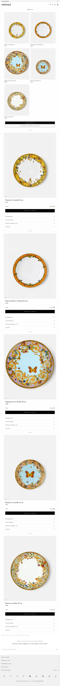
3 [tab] (9, 196)
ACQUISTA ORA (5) (30, 122)
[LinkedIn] (36, 676)
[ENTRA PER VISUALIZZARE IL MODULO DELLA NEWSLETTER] (57, 649)
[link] (6, 635)
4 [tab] (11, 196)
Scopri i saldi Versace (5, 1)
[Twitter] (17, 676)
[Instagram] (4, 676)
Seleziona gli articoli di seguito (30, 125)
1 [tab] (5, 196)
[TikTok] (56, 676)
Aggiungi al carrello (30, 210)
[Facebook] (11, 676)
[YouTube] (30, 676)
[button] (54, 4)
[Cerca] (50, 4)
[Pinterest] (23, 676)
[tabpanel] (30, 266)
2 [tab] (7, 196)
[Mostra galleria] (30, 165)
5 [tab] (12, 196)
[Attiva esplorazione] (57, 5)
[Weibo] (49, 676)
